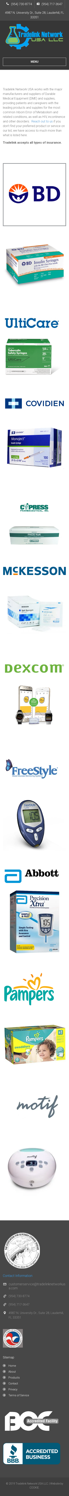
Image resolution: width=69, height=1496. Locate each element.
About (12, 1371)
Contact (13, 1383)
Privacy (12, 1389)
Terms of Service (18, 1395)
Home (12, 1365)
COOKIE (34, 1487)
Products (14, 1377)
